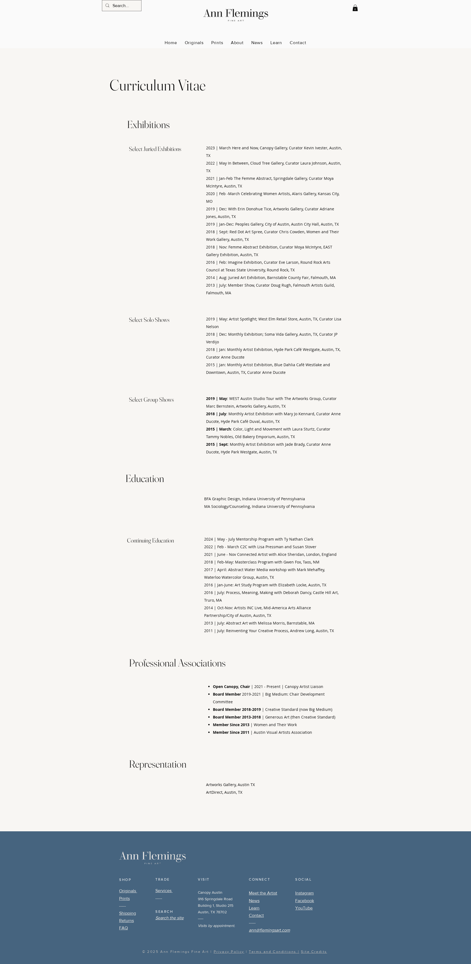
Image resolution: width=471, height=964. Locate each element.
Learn (254, 908)
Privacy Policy (229, 952)
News (254, 900)
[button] (355, 8)
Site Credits (314, 952)
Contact (256, 915)
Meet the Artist (263, 893)
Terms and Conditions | (274, 952)
